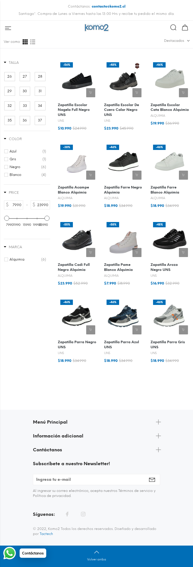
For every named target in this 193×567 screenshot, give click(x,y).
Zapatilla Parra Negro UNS (77, 344)
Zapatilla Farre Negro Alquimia (123, 190)
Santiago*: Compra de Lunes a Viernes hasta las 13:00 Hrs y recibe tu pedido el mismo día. (96, 14)
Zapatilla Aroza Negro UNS (164, 267)
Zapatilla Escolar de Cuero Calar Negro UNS (121, 110)
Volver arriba (96, 559)
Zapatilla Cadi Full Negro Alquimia (74, 267)
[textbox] (16, 205)
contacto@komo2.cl (108, 6)
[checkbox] (9, 76)
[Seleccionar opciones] (90, 92)
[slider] (6, 218)
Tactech (46, 534)
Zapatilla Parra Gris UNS (168, 344)
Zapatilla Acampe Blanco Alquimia (73, 190)
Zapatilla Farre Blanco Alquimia (165, 190)
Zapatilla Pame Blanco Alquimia (118, 267)
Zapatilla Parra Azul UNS (121, 344)
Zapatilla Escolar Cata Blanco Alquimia (170, 107)
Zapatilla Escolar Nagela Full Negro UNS (74, 110)
